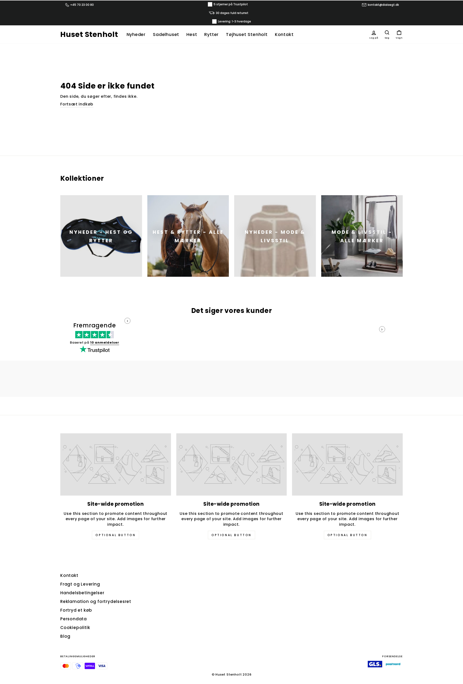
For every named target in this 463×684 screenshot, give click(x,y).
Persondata (73, 619)
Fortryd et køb (76, 610)
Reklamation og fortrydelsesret (95, 601)
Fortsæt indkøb (76, 104)
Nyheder (136, 34)
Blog (65, 636)
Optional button (115, 535)
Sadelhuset (166, 34)
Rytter (211, 34)
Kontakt (284, 34)
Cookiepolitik (75, 627)
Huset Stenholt (89, 34)
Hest (191, 34)
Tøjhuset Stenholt (247, 34)
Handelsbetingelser (82, 593)
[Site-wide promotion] (115, 464)
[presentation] (127, 321)
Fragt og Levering (80, 584)
